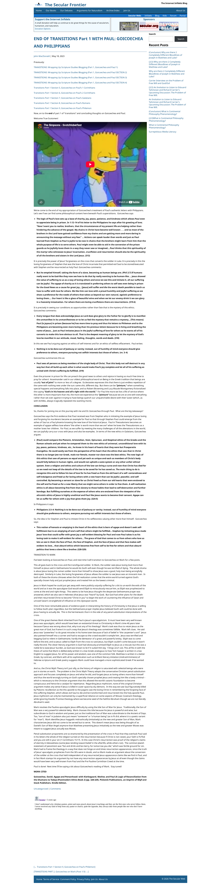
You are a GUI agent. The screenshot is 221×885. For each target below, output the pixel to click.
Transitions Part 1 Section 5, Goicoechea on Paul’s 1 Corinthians (64, 87)
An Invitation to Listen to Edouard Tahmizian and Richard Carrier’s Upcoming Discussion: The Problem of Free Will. (167, 103)
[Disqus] (90, 827)
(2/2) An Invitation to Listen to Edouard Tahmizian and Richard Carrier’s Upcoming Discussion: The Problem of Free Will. (167, 91)
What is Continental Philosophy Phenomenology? (164, 126)
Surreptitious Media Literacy (162, 131)
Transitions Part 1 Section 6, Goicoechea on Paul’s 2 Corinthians (64, 92)
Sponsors (149, 19)
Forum (173, 15)
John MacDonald (42, 56)
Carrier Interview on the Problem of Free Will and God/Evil (166, 82)
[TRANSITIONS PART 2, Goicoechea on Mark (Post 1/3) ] (61, 871)
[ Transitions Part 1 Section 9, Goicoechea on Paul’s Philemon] (64, 866)
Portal (183, 15)
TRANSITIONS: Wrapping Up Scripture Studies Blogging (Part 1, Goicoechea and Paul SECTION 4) (80, 82)
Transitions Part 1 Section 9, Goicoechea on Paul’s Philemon (62, 108)
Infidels (148, 15)
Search (152, 34)
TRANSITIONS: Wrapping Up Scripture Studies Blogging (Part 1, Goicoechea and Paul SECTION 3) (80, 77)
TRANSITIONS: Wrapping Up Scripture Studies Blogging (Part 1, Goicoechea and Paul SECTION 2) (80, 72)
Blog (157, 15)
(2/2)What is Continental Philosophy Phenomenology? (166, 119)
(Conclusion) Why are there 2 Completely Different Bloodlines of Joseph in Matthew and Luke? (165, 55)
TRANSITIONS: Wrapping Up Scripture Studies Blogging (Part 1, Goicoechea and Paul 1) (76, 67)
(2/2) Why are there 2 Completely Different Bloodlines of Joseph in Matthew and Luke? (164, 64)
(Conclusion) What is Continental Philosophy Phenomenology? (164, 112)
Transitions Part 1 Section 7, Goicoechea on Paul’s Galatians (62, 98)
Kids (165, 15)
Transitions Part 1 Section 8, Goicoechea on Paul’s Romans (62, 103)
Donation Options (43, 28)
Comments (55, 788)
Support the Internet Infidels (52, 19)
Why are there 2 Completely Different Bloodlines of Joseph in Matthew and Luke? (167, 74)
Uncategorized (41, 788)
